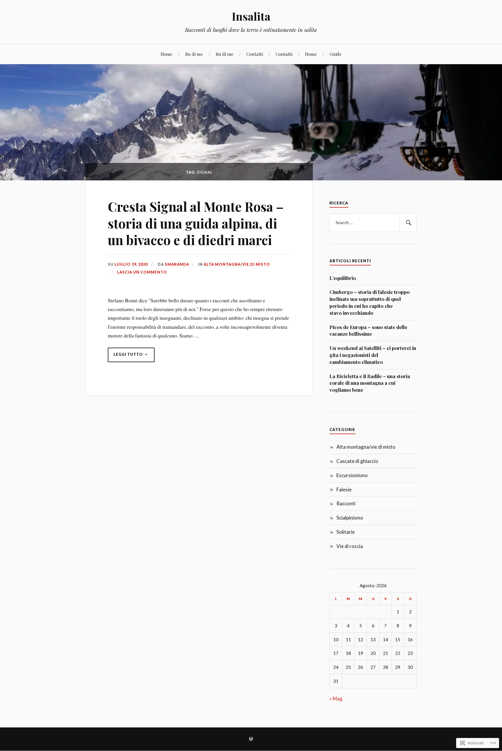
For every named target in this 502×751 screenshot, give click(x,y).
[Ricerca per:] (373, 222)
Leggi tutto (126, 357)
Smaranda (177, 264)
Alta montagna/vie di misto (237, 264)
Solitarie (345, 532)
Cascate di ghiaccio (357, 461)
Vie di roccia (349, 546)
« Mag (336, 699)
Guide (336, 54)
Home (167, 54)
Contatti (254, 54)
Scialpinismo (349, 518)
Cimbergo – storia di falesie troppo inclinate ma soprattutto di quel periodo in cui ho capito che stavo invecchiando (369, 302)
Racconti (346, 503)
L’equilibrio (342, 278)
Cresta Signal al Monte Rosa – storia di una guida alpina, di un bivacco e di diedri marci (196, 223)
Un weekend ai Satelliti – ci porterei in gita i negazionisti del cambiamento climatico (372, 355)
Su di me (194, 54)
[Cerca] (408, 222)
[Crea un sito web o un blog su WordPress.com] (251, 739)
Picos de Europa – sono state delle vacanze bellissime (368, 330)
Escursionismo (352, 475)
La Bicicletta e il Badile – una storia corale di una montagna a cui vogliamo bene (369, 383)
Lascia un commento (142, 272)
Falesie (344, 489)
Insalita (251, 16)
